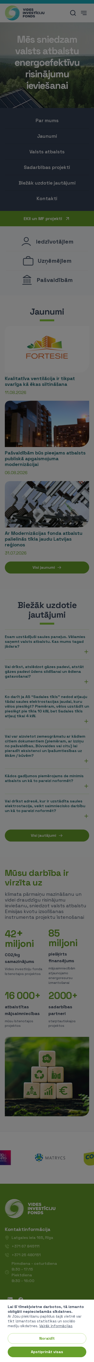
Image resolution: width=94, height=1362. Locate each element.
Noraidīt (47, 1338)
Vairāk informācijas (56, 1326)
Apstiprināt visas (47, 1351)
